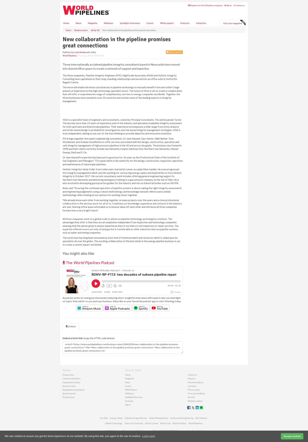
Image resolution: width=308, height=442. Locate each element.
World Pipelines (70, 55)
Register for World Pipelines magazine (206, 5)
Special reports (69, 393)
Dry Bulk (104, 418)
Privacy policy (194, 389)
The (89, 262)
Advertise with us (195, 382)
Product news (69, 397)
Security (191, 397)
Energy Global (116, 418)
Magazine (92, 23)
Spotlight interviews (130, 23)
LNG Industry (201, 418)
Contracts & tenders (72, 378)
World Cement (151, 423)
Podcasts (185, 23)
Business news (69, 386)
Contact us (240, 5)
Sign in (229, 5)
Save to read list (175, 52)
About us (192, 378)
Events (150, 23)
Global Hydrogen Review (135, 418)
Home (66, 23)
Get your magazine (232, 23)
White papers (167, 23)
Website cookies (195, 401)
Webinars (108, 23)
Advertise (201, 23)
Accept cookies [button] (292, 436)
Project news (68, 375)
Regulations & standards (74, 389)
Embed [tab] (72, 326)
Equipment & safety (71, 382)
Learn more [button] (148, 436)
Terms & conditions (196, 393)
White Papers (131, 389)
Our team (192, 386)
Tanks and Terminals (133, 423)
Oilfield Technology (113, 423)
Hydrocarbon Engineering (181, 418)
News (127, 382)
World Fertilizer (179, 423)
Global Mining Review (158, 418)
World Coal (165, 423)
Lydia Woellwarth (82, 52)
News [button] (78, 23)
